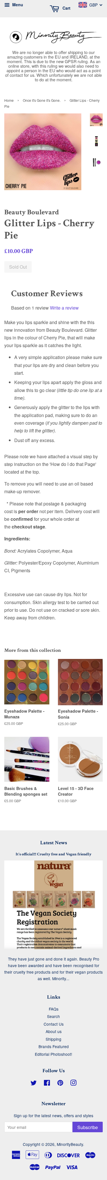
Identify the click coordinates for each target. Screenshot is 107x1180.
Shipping (53, 1039)
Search (53, 1016)
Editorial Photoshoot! (53, 1054)
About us (54, 1031)
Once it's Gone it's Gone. (41, 100)
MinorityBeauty (70, 1144)
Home (9, 100)
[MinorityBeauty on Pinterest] (60, 1083)
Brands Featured (54, 1046)
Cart (65, 8)
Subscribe (87, 1127)
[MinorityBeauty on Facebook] (47, 1083)
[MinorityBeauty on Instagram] (73, 1083)
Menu (17, 4)
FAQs (53, 1009)
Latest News (53, 842)
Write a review (64, 307)
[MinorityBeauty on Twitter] (34, 1083)
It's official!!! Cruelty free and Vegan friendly (53, 854)
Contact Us (54, 1024)
